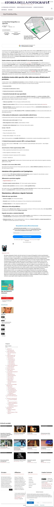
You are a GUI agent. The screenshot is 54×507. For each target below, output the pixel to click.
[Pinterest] (27, 14)
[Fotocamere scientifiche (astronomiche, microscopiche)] (20, 443)
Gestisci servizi (32, 499)
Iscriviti (7, 298)
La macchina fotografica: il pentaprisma (16, 34)
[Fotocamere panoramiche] (20, 429)
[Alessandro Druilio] (2, 26)
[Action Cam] (33, 429)
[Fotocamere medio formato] (20, 456)
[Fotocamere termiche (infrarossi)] (33, 443)
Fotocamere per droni (45, 433)
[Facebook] (22, 14)
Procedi (30, 502)
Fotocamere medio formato (20, 460)
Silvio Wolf (3, 314)
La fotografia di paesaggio (6, 34)
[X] (24, 14)
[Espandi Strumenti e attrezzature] (6, 398)
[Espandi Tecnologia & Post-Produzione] (6, 407)
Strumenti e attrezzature (8, 13)
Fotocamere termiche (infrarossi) (32, 448)
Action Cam (29, 433)
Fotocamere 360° (4, 447)
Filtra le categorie (8, 345)
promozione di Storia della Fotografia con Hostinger (19, 497)
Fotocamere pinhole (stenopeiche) (4, 461)
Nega (38, 502)
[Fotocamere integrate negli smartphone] (47, 443)
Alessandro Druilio (6, 26)
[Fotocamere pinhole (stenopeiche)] (6, 456)
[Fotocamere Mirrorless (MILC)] (47, 456)
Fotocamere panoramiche (19, 433)
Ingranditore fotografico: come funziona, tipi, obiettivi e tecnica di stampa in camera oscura (6, 435)
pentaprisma (44, 104)
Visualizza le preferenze (47, 502)
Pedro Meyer (3, 331)
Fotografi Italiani (2, 317)
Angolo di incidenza (7, 180)
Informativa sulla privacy (29, 239)
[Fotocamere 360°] (6, 443)
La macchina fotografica (4, 452)
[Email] (32, 14)
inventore (29, 62)
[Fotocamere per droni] (47, 429)
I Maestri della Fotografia (2, 329)
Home (4, 13)
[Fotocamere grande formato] (33, 456)
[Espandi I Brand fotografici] (6, 355)
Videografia (2, 320)
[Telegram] (34, 14)
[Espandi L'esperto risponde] (6, 369)
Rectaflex (33, 71)
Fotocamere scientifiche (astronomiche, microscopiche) (19, 448)
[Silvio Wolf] (7, 310)
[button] (51, 8)
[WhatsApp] (29, 14)
